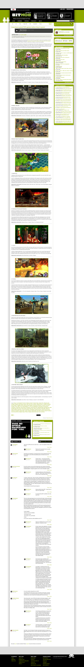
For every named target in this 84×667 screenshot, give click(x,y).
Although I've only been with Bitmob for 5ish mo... (63, 113)
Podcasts (13, 660)
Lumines (34, 404)
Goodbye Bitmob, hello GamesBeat (63, 32)
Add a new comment (46, 441)
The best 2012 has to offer (60, 59)
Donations (33, 658)
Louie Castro (59, 49)
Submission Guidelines (24, 660)
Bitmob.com (15, 12)
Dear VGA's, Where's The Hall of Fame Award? (64, 79)
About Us (21, 658)
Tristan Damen (15, 453)
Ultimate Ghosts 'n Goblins (42, 404)
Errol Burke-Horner (60, 80)
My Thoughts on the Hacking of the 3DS (62, 48)
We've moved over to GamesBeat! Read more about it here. (40, 16)
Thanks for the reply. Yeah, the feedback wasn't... (63, 118)
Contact (33, 659)
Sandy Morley (15, 444)
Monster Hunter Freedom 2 (46, 410)
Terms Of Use (22, 662)
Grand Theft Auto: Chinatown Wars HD (38, 407)
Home (12, 658)
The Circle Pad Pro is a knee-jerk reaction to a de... (41, 432)
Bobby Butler (59, 90)
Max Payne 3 (45, 658)
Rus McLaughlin (23, 34)
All (12, 23)
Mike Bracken (23, 30)
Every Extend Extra (15, 411)
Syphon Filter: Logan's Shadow (25, 410)
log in (15, 643)
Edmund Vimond (59, 88)
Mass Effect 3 (46, 665)
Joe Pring (58, 114)
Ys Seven (23, 409)
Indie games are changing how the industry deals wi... (41, 434)
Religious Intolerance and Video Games (62, 50)
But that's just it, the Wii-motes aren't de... (62, 106)
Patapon (16, 404)
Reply (51, 447)
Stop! (65, 14)
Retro (41, 23)
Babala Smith (59, 95)
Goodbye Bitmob (40, 14)
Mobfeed (13, 659)
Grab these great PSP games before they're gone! (28, 27)
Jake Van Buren (59, 117)
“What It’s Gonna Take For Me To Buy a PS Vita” (64, 68)
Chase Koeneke (15, 630)
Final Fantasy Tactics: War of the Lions (25, 404)
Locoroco (44, 405)
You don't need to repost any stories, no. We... (63, 104)
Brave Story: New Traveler (21, 408)
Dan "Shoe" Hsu (61, 31)
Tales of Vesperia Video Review (61, 61)
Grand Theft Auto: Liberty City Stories (34, 408)
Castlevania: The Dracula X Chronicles (23, 407)
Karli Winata (58, 78)
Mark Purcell (59, 60)
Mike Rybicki (59, 102)
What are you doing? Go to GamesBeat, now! (67, 16)
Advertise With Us (35, 660)
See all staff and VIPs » (68, 35)
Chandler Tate (59, 53)
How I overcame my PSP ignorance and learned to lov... (42, 423)
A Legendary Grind (59, 66)
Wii (30, 23)
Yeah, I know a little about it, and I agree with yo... (63, 94)
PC (16, 23)
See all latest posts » (69, 82)
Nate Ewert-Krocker (16, 466)
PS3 (20, 23)
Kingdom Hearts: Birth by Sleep (23, 405)
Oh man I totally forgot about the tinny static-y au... (64, 121)
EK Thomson (14, 477)
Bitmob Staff (21, 659)
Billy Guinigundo (59, 67)
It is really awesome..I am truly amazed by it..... (63, 87)
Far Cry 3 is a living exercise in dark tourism (63, 75)
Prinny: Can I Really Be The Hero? (20, 403)
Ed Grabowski (15, 498)
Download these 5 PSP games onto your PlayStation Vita (42, 430)
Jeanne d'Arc (41, 403)
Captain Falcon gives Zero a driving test (62, 57)
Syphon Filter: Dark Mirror (36, 410)
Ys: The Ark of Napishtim (33, 406)
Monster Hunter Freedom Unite (32, 403)
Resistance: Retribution (29, 409)
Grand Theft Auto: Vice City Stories (38, 411)
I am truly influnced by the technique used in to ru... (64, 89)
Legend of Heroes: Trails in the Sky (41, 409)
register (27, 643)
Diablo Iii (45, 660)
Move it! (52, 14)
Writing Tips (33, 663)
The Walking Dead (47, 659)
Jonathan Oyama (15, 598)
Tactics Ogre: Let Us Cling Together (21, 406)
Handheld (35, 23)
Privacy (20, 663)
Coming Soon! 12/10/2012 (60, 77)
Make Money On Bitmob (36, 665)
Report (48, 447)
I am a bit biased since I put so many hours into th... (64, 99)
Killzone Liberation (17, 409)
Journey (45, 662)
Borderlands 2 (46, 663)
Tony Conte (58, 69)
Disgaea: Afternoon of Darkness (36, 405)
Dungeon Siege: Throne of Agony (25, 411)
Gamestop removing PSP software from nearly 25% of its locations (39, 41)
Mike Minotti (58, 58)
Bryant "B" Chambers (60, 62)
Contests (33, 662)
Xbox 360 (25, 23)
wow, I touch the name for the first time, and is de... (64, 92)
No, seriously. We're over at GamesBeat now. (54, 16)
